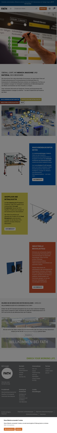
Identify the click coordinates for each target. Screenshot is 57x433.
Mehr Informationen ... (9, 425)
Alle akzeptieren (9, 429)
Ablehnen (18, 429)
